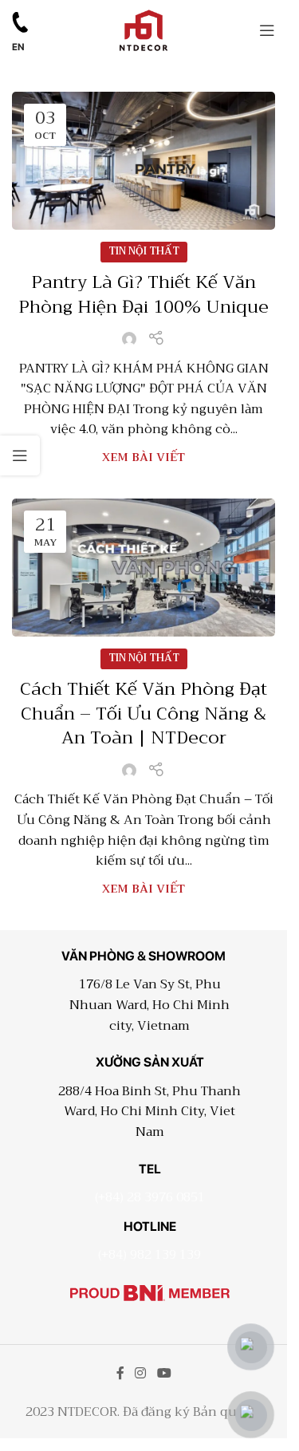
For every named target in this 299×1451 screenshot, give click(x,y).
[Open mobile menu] (267, 30)
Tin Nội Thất (143, 251)
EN (18, 47)
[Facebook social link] (120, 1374)
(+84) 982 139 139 (149, 1255)
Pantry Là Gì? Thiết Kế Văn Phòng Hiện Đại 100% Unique (143, 294)
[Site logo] (143, 29)
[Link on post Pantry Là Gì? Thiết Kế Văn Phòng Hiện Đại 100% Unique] (143, 161)
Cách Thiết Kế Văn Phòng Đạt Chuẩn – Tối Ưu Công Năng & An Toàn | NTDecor (143, 714)
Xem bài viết (143, 457)
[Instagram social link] (140, 1374)
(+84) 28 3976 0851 (150, 1197)
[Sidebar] (20, 455)
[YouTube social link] (163, 1374)
